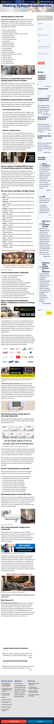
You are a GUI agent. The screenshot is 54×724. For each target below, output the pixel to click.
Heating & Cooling (6, 699)
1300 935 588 (14, 23)
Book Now (19, 1)
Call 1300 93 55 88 (14, 721)
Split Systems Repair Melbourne (34, 695)
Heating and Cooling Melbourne (34, 684)
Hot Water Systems (7, 704)
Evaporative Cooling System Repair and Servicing (7, 690)
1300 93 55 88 (45, 2)
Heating (4, 697)
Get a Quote (40, 721)
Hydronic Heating (6, 707)
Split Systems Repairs (5, 710)
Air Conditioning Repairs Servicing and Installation (6, 685)
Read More (30, 655)
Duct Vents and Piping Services (6, 694)
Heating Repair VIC (6, 702)
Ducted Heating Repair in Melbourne (34, 688)
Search (39, 310)
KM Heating (44, 182)
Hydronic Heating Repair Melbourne (33, 691)
